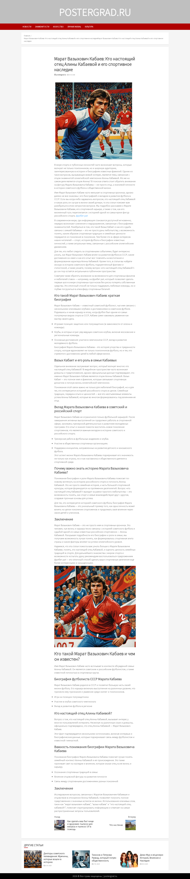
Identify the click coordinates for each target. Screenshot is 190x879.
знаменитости (42, 26)
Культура (89, 26)
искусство (58, 26)
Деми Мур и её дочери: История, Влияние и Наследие (151, 857)
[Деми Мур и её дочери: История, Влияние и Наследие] (129, 859)
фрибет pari (82, 215)
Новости (27, 26)
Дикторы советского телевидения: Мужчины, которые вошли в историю (56, 857)
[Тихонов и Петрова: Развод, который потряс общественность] (81, 859)
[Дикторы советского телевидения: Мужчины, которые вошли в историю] (33, 859)
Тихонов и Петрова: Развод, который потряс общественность (104, 857)
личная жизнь (74, 26)
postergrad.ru (95, 11)
